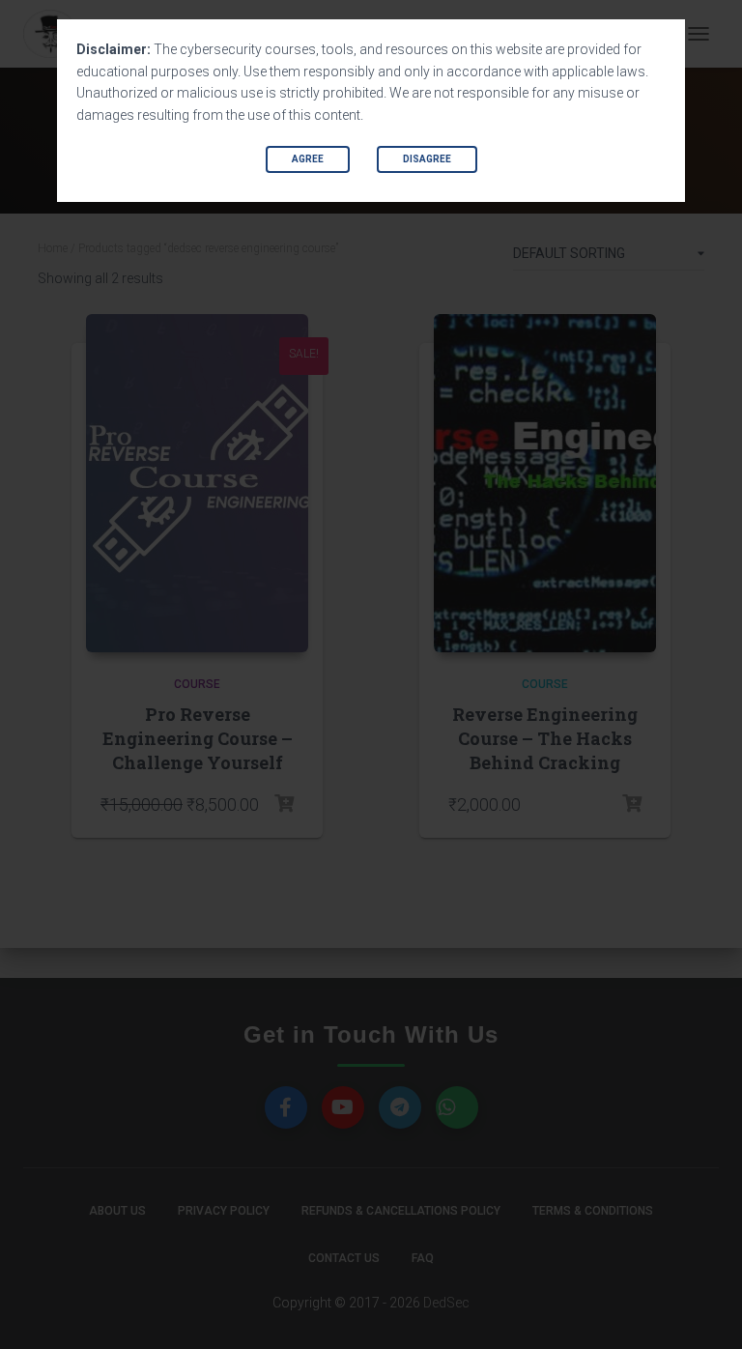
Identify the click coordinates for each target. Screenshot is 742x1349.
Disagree (427, 159)
